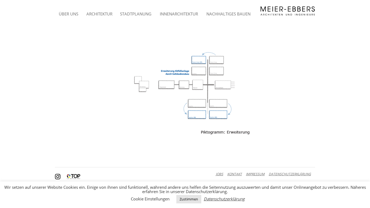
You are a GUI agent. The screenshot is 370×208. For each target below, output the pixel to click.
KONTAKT (234, 174)
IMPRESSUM (255, 174)
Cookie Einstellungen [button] (150, 199)
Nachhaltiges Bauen (228, 14)
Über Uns (68, 14)
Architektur (99, 14)
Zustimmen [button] (189, 199)
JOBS (219, 174)
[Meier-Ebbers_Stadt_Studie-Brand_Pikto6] (185, 86)
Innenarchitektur (179, 14)
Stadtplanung (135, 14)
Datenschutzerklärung (224, 199)
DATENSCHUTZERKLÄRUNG (290, 174)
